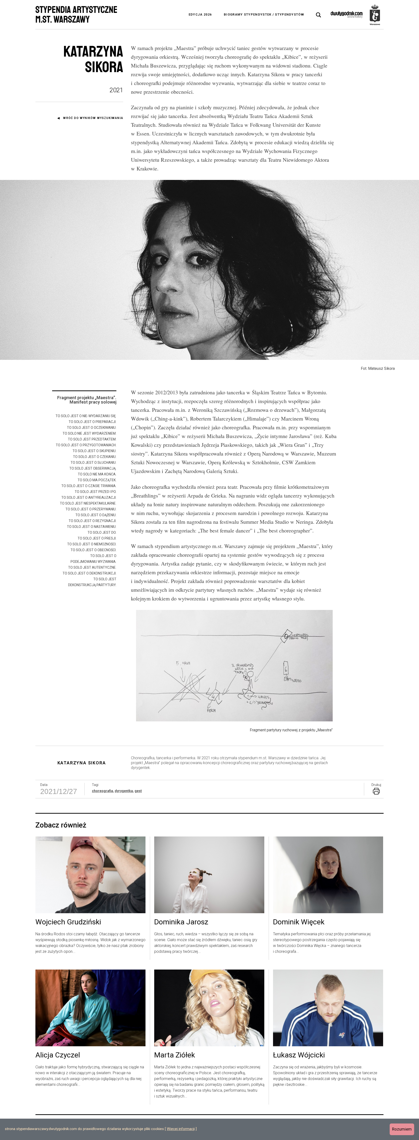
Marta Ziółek (174, 1055)
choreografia (102, 791)
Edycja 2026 (200, 14)
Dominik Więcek (298, 922)
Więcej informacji (181, 1129)
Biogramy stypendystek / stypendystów (264, 14)
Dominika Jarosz (181, 922)
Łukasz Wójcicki (299, 1055)
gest (138, 791)
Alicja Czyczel (57, 1055)
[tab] (318, 15)
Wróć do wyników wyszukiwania (93, 118)
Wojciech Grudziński (68, 922)
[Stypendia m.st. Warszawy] (375, 14)
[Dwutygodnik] (347, 14)
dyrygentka (124, 791)
